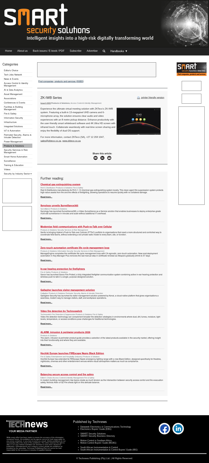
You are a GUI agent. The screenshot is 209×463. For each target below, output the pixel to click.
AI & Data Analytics (13, 89)
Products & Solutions (14, 145)
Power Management (13, 141)
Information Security (13, 117)
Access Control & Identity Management (16, 84)
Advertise (92, 50)
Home (8, 50)
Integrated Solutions (13, 126)
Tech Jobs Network (13, 74)
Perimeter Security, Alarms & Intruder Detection (18, 136)
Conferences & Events (14, 102)
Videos (7, 169)
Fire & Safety (10, 113)
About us (22, 50)
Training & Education (14, 165)
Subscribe (75, 50)
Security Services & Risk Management (16, 151)
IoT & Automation (12, 130)
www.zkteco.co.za (71, 140)
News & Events (11, 78)
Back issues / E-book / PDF (48, 50)
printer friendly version (152, 97)
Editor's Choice (11, 70)
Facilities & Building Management (13, 108)
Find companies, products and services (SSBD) (60, 81)
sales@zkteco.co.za (50, 140)
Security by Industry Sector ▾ (18, 173)
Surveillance (10, 160)
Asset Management (13, 94)
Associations (10, 98)
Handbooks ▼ (119, 51)
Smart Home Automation (16, 156)
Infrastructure (10, 122)
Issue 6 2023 (45, 103)
